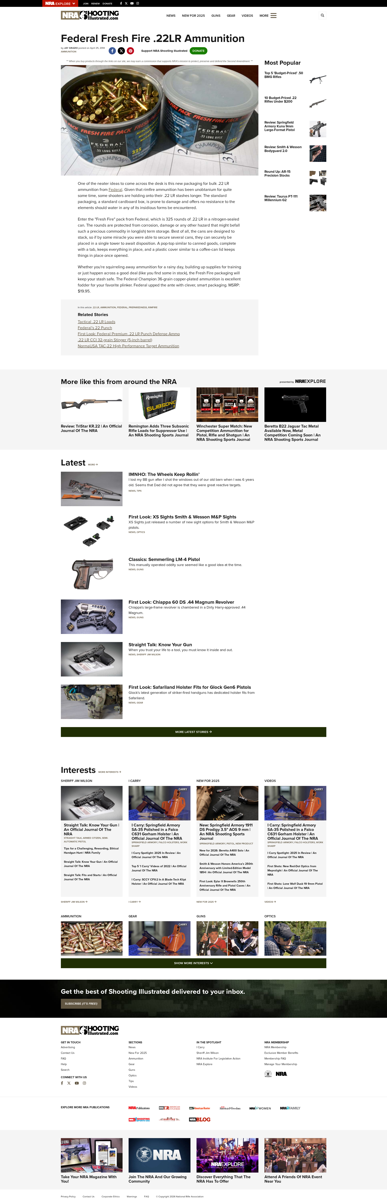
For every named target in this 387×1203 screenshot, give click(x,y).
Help (64, 1064)
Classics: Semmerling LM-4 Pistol (164, 559)
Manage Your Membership (280, 1064)
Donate (107, 3)
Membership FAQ (275, 1058)
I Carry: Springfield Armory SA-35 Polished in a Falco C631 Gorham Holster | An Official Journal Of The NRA (157, 831)
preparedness (138, 307)
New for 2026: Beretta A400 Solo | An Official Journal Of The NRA (224, 852)
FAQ (63, 1058)
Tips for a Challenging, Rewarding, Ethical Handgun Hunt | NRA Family (91, 850)
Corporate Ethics (111, 1196)
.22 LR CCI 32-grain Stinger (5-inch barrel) (115, 340)
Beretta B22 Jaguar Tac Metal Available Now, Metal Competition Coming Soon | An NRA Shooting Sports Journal (292, 432)
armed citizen (92, 838)
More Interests (108, 772)
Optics (141, 532)
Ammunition (68, 51)
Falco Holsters (169, 842)
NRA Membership (275, 1047)
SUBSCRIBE (81, 1003)
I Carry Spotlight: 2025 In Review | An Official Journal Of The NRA (156, 855)
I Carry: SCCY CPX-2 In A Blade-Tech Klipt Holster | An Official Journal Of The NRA (159, 881)
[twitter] (121, 48)
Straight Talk (73, 838)
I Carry (135, 780)
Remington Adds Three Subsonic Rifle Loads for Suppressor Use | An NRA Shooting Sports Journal (159, 430)
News (171, 15)
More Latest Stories (209, 732)
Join (85, 3)
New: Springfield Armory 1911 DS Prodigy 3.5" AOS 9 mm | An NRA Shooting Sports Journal (226, 831)
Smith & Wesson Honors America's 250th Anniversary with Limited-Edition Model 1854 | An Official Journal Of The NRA (226, 868)
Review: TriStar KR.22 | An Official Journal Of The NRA (91, 428)
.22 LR (95, 307)
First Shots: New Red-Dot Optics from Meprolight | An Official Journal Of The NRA (292, 870)
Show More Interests (215, 963)
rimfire (152, 307)
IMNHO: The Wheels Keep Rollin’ (164, 474)
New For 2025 (193, 15)
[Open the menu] (273, 15)
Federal (115, 189)
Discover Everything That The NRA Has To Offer (224, 1179)
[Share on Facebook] (112, 48)
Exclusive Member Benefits (281, 1053)
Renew (95, 3)
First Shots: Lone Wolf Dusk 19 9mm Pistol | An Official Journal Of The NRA (295, 886)
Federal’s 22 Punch (95, 328)
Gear (231, 15)
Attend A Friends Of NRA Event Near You (293, 1179)
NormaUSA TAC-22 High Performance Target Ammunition (128, 346)
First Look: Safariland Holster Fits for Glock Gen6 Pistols (190, 687)
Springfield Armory (144, 842)
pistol (230, 843)
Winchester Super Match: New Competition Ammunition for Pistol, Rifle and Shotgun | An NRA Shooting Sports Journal (224, 432)
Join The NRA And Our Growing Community (158, 1179)
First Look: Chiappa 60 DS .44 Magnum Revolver (181, 602)
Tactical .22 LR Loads (96, 322)
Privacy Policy (68, 1196)
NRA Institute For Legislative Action (218, 1058)
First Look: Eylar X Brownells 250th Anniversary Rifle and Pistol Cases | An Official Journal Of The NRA (225, 885)
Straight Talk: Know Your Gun (160, 644)
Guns (216, 15)
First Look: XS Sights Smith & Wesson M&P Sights (182, 516)
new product (244, 843)
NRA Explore (204, 1064)
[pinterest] (130, 48)
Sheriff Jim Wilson (148, 654)
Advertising (68, 1047)
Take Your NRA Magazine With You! (89, 1179)
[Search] (322, 15)
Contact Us (68, 1053)
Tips (139, 491)
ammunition (108, 307)
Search (65, 1070)
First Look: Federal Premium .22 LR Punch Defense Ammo (129, 334)
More (91, 464)
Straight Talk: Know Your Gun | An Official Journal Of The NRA (91, 829)
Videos (247, 15)
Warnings (132, 1196)
